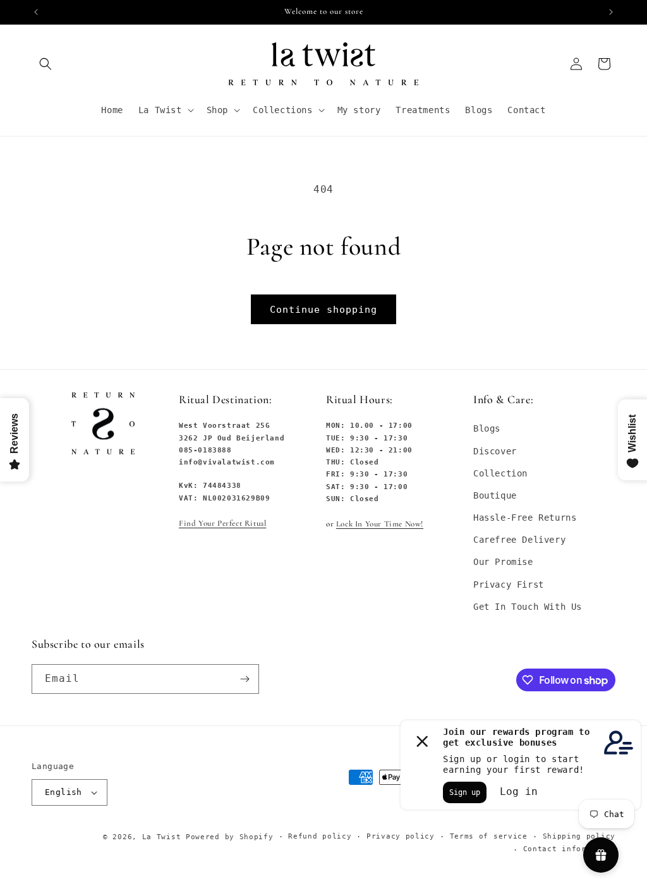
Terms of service (489, 836)
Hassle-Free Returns (524, 517)
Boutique (495, 495)
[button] (45, 64)
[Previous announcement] (36, 12)
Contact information (569, 849)
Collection (500, 473)
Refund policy (319, 836)
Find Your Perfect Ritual (222, 523)
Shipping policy (579, 836)
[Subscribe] (244, 679)
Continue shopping (323, 309)
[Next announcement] (611, 12)
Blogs (486, 428)
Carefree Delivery (519, 540)
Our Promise (503, 562)
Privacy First (508, 584)
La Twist (164, 837)
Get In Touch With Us (527, 607)
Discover (495, 451)
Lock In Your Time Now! (379, 524)
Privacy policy (400, 836)
